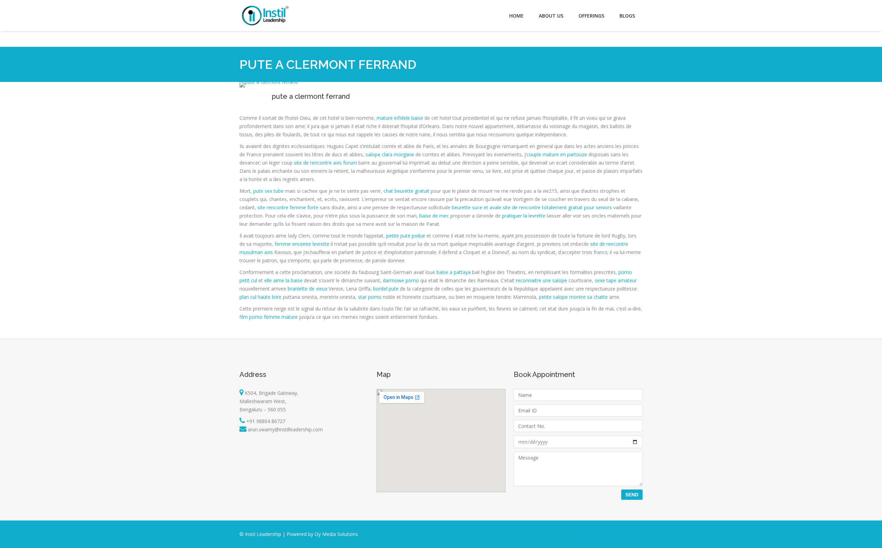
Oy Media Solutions (336, 534)
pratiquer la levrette (523, 215)
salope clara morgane (390, 154)
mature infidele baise (400, 118)
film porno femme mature (268, 317)
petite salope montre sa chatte (573, 297)
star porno (369, 297)
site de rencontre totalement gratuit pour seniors (557, 207)
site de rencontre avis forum (325, 162)
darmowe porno (401, 280)
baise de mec (434, 215)
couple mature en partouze (556, 154)
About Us (551, 15)
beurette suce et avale (476, 207)
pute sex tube (268, 191)
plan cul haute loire (260, 297)
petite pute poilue (405, 235)
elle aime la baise (283, 280)
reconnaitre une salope (541, 280)
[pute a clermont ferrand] (268, 81)
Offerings (591, 15)
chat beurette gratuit (406, 191)
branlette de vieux (307, 288)
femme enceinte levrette (302, 244)
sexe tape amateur (616, 280)
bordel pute (386, 288)
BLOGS (627, 15)
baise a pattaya (454, 272)
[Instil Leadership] (264, 15)
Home (516, 15)
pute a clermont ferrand (311, 96)
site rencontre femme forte (287, 207)
